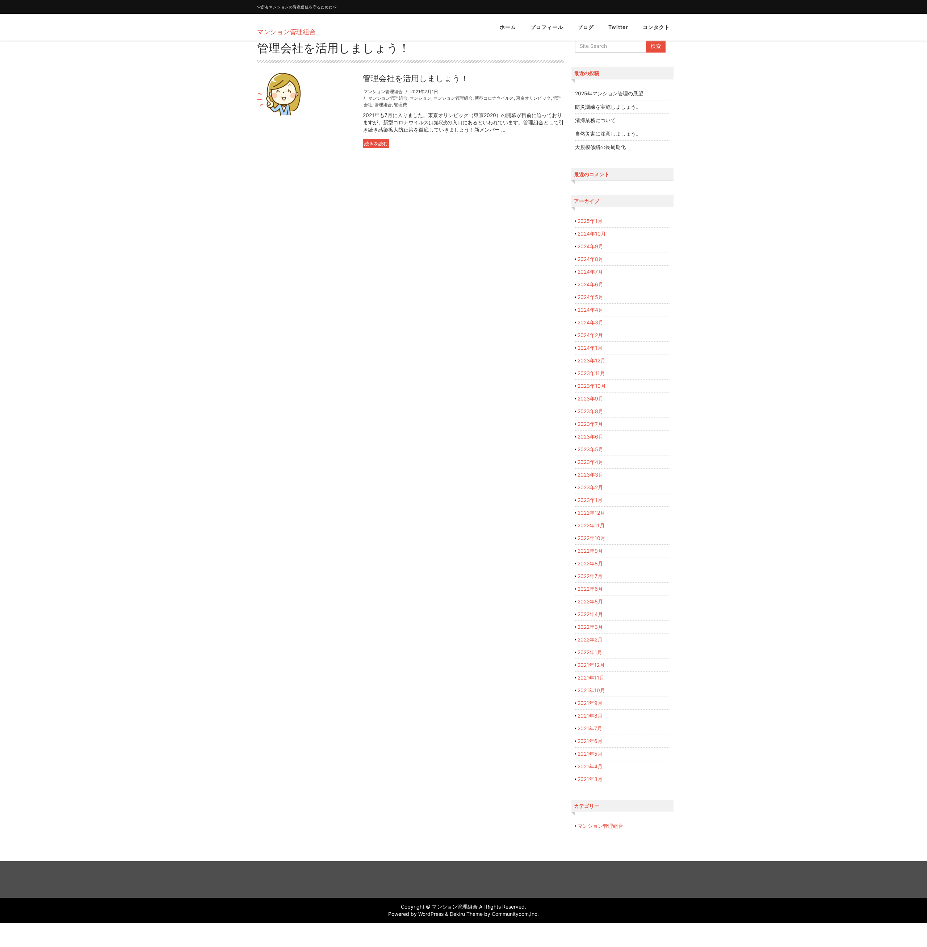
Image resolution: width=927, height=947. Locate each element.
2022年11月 (591, 525)
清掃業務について (595, 120)
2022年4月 (590, 614)
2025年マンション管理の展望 (609, 93)
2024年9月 (590, 246)
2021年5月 (590, 754)
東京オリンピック (533, 98)
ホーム (508, 27)
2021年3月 (590, 779)
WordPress (431, 914)
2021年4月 (590, 766)
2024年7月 (590, 272)
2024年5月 (590, 297)
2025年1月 (590, 221)
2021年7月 (590, 728)
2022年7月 (590, 576)
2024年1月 (590, 348)
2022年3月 (590, 627)
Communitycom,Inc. (515, 914)
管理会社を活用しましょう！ (416, 78)
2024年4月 (590, 310)
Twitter (618, 27)
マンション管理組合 (383, 91)
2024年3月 (590, 322)
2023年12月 (591, 360)
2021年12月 (591, 665)
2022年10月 (591, 538)
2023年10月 (592, 386)
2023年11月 (591, 373)
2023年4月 (590, 462)
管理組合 (383, 104)
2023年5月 (590, 449)
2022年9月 (590, 551)
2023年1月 (590, 500)
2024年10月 (592, 233)
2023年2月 (590, 487)
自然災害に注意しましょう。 (608, 133)
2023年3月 (590, 475)
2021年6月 (590, 741)
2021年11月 (591, 677)
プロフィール (546, 27)
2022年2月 (590, 639)
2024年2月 (590, 335)
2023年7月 (590, 424)
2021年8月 (590, 716)
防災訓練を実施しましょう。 (608, 107)
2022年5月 (590, 601)
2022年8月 (590, 563)
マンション (420, 98)
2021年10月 (591, 690)
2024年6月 (590, 284)
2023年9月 (590, 398)
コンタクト (656, 27)
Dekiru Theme (466, 914)
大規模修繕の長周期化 (600, 147)
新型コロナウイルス (494, 98)
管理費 (400, 104)
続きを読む (376, 143)
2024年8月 (590, 259)
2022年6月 (590, 589)
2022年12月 (591, 513)
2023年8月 (590, 411)
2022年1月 (590, 652)
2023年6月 (590, 436)
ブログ (586, 27)
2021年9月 (590, 703)
